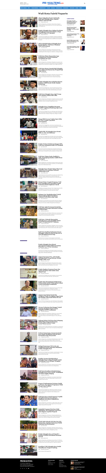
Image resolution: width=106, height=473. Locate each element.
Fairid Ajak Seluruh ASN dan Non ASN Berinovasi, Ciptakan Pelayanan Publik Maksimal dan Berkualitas (50, 423)
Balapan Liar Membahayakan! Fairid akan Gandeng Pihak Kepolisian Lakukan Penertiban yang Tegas (49, 196)
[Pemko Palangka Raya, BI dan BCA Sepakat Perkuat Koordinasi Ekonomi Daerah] (28, 438)
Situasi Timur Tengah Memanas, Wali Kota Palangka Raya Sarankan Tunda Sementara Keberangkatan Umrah (49, 183)
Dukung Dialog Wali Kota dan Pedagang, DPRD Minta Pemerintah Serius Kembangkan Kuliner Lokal (50, 322)
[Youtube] (28, 468)
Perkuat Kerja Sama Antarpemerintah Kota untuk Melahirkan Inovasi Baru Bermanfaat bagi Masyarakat (49, 334)
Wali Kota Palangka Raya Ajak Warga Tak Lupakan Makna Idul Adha (49, 95)
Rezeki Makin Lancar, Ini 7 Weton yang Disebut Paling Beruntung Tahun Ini (73, 41)
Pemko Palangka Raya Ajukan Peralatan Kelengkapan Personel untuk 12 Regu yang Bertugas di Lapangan (50, 32)
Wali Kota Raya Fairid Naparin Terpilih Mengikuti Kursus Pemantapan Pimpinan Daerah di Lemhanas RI (50, 398)
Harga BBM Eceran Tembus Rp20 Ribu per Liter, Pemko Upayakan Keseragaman (50, 120)
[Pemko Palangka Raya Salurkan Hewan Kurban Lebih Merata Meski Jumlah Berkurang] (28, 86)
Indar (39, 22)
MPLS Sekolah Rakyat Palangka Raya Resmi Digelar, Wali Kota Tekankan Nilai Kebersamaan (49, 45)
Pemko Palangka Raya (23, 26)
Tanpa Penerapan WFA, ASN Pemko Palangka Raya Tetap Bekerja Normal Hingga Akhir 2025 (49, 258)
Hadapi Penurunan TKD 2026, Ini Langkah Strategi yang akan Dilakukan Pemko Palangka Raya (50, 347)
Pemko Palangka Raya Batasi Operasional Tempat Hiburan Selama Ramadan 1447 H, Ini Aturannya (49, 246)
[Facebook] (20, 468)
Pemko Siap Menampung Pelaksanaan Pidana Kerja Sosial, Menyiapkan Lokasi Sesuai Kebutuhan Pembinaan (50, 283)
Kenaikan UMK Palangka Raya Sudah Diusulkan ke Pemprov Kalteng (49, 447)
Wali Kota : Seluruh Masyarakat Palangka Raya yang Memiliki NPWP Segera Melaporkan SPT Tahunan (49, 221)
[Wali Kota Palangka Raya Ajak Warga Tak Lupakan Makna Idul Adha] (28, 98)
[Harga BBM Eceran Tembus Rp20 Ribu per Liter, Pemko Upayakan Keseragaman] (28, 123)
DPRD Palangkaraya (23, 329)
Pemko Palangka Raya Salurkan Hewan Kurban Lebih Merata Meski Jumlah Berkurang (50, 83)
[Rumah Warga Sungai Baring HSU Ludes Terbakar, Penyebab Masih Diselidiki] (82, 29)
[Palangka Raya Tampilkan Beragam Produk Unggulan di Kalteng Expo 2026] (28, 110)
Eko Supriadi (40, 324)
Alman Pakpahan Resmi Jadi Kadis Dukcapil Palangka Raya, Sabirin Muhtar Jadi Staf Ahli (48, 19)
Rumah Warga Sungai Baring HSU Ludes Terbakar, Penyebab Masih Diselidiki (73, 29)
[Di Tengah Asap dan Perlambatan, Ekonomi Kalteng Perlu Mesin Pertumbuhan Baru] (82, 22)
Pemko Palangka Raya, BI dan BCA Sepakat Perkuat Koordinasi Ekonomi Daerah (49, 435)
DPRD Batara (22, 290)
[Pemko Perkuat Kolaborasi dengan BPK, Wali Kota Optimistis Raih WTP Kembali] (28, 148)
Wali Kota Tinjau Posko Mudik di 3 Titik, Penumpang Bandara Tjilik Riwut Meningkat (50, 158)
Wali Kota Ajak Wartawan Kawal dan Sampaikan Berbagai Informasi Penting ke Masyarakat (50, 208)
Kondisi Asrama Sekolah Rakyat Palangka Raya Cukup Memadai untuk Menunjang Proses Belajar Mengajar (50, 360)
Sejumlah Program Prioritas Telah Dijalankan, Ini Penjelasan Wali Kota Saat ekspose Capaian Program (49, 410)
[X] (26, 468)
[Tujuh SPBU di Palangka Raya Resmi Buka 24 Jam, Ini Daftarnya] (28, 135)
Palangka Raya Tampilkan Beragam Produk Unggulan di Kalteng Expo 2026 (50, 107)
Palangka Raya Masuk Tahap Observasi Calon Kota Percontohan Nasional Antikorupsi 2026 (50, 170)
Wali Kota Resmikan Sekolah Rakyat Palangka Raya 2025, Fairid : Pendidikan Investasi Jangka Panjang (50, 372)
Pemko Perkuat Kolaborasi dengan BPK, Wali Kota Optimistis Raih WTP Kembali (50, 144)
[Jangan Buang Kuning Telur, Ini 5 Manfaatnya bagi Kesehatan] (82, 35)
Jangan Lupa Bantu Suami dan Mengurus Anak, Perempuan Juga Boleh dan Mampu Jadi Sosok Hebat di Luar (50, 296)
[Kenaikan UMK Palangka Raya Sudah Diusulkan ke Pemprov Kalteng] (28, 450)
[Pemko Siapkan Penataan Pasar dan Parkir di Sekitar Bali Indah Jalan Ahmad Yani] (28, 273)
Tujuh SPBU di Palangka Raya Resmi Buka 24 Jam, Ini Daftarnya (49, 132)
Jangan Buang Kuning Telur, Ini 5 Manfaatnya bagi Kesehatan (73, 34)
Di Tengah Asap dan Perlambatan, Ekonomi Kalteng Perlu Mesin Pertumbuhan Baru (72, 22)
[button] (84, 3)
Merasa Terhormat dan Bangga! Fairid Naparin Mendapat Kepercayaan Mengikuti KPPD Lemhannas (50, 309)
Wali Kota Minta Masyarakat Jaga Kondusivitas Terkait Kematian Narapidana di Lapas (48, 57)
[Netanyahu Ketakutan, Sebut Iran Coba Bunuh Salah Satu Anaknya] (82, 48)
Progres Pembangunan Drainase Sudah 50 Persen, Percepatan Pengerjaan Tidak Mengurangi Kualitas (50, 385)
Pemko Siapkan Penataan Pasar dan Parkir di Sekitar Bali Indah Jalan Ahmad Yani (49, 271)
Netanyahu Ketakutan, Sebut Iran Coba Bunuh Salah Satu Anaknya (73, 47)
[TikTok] (24, 468)
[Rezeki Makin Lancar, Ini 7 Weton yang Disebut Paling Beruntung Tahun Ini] (82, 42)
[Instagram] (22, 468)
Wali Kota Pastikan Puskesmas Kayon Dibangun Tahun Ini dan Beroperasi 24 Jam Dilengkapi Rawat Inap (50, 233)
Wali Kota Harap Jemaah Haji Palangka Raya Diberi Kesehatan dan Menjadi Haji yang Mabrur (50, 70)
